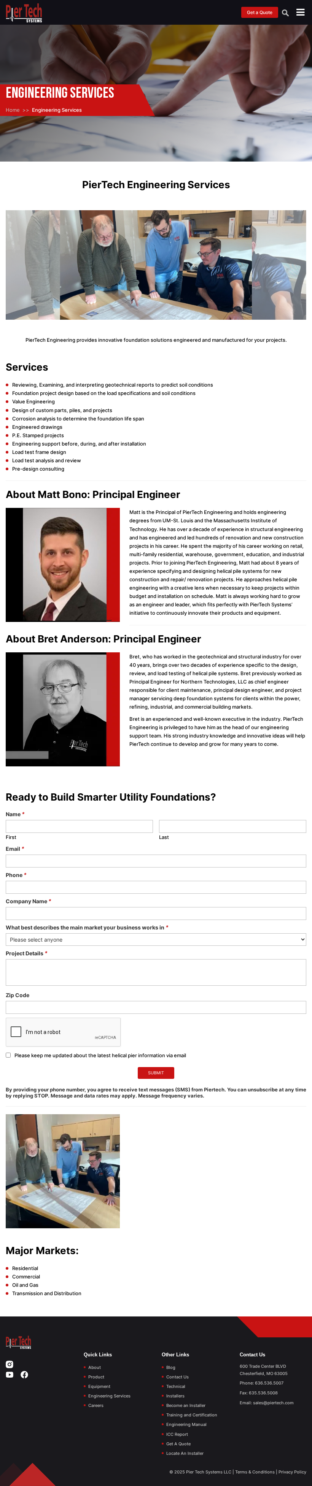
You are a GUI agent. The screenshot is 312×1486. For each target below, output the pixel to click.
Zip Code (17, 995)
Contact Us (177, 1377)
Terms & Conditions (255, 1472)
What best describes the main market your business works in (87, 927)
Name (15, 814)
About (94, 1367)
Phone (16, 875)
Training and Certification (191, 1415)
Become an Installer (185, 1405)
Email (15, 848)
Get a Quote (259, 12)
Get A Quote (178, 1443)
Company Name (28, 901)
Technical (175, 1386)
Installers (175, 1396)
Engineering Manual (186, 1424)
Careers (95, 1405)
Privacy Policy (292, 1472)
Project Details (27, 953)
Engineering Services (109, 1396)
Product (96, 1377)
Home (13, 110)
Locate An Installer (185, 1453)
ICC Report (177, 1434)
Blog (170, 1367)
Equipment (99, 1386)
